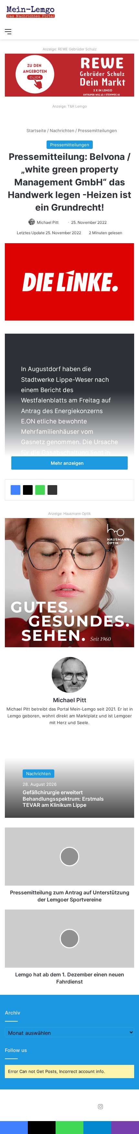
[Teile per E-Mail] (52, 490)
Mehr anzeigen (68, 463)
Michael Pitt (48, 222)
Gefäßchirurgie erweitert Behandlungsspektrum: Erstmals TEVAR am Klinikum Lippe (63, 798)
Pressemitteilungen (97, 130)
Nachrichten (62, 130)
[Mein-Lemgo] (31, 12)
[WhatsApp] (40, 490)
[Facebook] (15, 490)
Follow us (16, 1050)
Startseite (35, 130)
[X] (28, 490)
